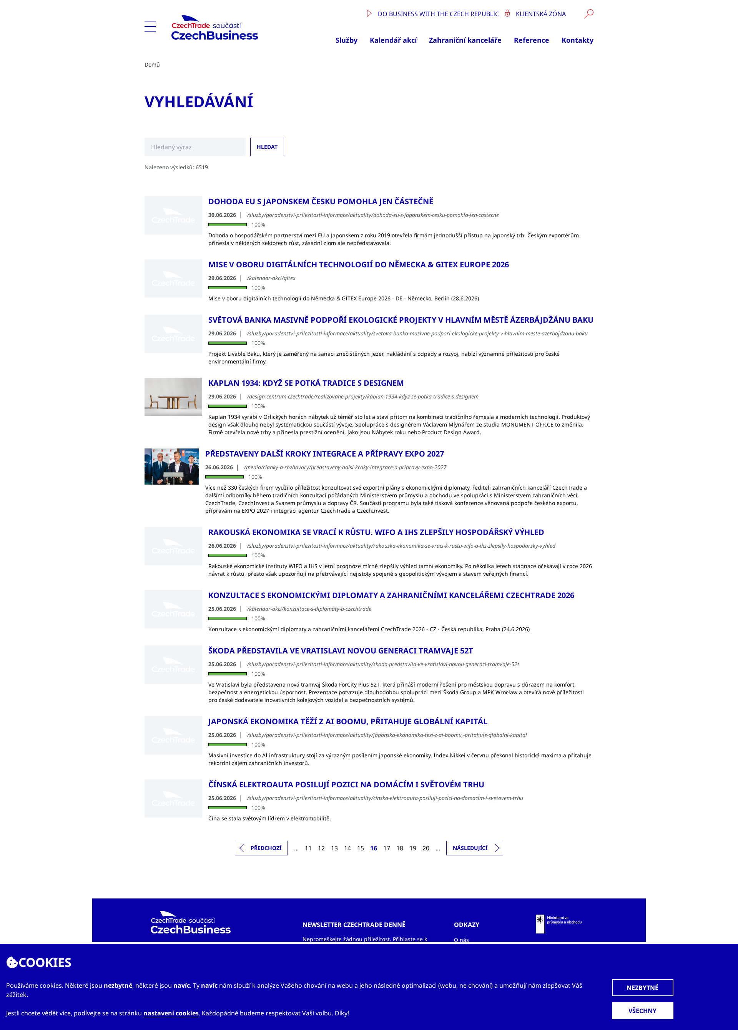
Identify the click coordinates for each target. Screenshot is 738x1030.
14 (347, 848)
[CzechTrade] (232, 27)
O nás (461, 939)
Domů (152, 64)
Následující (470, 848)
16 (373, 848)
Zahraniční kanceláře (465, 40)
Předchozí (266, 848)
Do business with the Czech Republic (438, 14)
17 (386, 848)
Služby (346, 40)
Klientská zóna (540, 14)
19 (412, 848)
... (296, 848)
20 (425, 848)
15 (360, 848)
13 (334, 848)
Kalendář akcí (393, 40)
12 (321, 848)
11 (308, 848)
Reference (531, 40)
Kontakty (577, 40)
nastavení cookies (171, 1013)
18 (399, 848)
